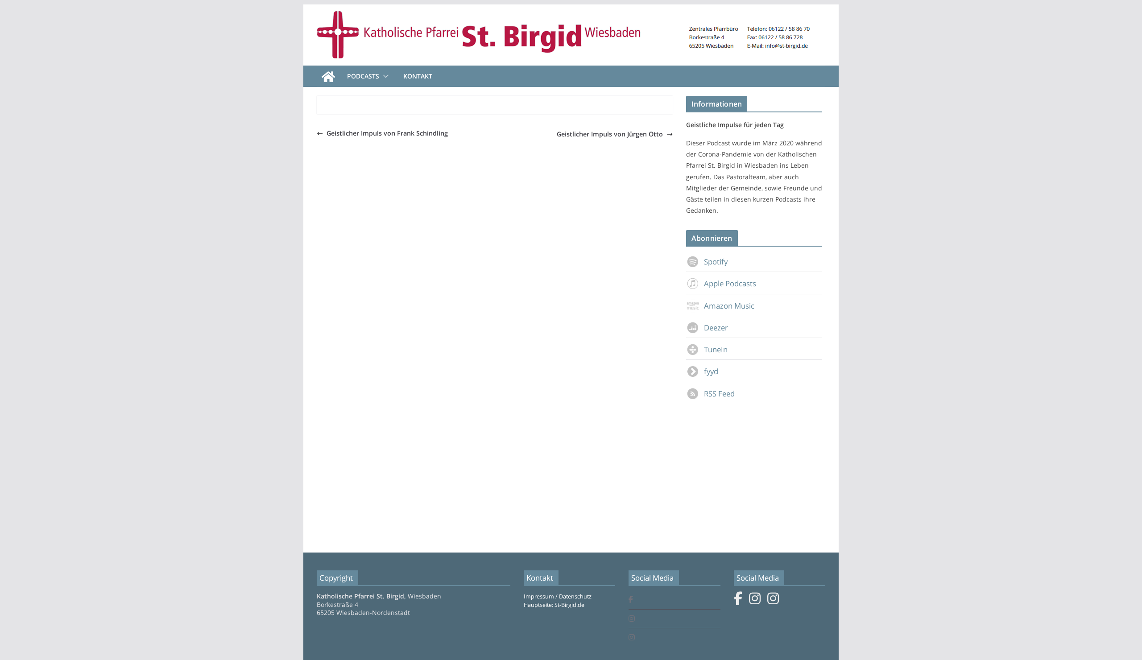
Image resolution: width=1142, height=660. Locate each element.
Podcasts (363, 76)
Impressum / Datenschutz (558, 596)
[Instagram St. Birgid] (632, 619)
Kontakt (417, 76)
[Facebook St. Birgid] (631, 600)
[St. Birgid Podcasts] (571, 11)
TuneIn (716, 349)
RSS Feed (719, 393)
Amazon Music (729, 306)
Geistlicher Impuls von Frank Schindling (387, 133)
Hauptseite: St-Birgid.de (554, 605)
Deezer (716, 327)
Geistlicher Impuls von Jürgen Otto (610, 134)
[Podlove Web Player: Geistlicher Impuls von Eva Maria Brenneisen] (495, 108)
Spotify (716, 261)
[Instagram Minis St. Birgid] (632, 638)
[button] (384, 76)
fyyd (711, 371)
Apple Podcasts (730, 283)
